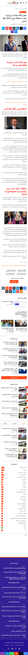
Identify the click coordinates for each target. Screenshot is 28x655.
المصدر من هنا (23, 261)
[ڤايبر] (12, 31)
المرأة (24, 494)
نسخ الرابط (14, 281)
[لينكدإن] (17, 28)
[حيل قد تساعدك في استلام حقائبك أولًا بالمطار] (23, 390)
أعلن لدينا (7, 645)
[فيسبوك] (24, 28)
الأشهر (23, 423)
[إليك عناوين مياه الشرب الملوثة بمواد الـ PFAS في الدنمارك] (23, 357)
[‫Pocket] (6, 28)
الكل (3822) (14, 377)
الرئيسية (24, 8)
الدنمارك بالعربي (10, 270)
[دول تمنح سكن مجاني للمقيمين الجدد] (23, 403)
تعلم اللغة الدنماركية (21, 503)
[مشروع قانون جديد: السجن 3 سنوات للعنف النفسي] (23, 409)
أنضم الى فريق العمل (19, 645)
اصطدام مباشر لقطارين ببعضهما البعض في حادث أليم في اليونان (10, 362)
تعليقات (5, 423)
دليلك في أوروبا (22, 513)
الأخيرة (14, 423)
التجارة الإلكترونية (22, 523)
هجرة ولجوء (23, 496)
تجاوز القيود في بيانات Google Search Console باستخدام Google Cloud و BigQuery (21, 314)
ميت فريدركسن (21, 274)
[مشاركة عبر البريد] (10, 291)
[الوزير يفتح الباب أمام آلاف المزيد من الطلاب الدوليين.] (21, 323)
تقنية (25, 527)
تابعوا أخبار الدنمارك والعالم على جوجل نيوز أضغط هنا (14, 265)
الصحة (24, 487)
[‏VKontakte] (3, 288)
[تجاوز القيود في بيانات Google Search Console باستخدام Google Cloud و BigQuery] (21, 305)
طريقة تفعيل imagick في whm (7, 301)
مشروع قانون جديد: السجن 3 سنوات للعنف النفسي (11, 449)
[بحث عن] (23, 3)
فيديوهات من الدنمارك (21, 520)
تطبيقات (24, 482)
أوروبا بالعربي (23, 499)
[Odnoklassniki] (21, 291)
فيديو (25, 525)
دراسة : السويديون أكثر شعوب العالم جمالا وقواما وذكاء (10, 455)
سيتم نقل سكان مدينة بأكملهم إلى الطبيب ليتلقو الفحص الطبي (10, 342)
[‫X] (21, 28)
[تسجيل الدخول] (21, 3)
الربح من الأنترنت (22, 508)
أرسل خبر (12, 645)
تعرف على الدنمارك (21, 477)
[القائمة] (26, 3)
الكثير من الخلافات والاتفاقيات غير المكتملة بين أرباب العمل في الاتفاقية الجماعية (9, 370)
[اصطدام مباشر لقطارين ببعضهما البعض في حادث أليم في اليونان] (23, 364)
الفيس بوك (23, 484)
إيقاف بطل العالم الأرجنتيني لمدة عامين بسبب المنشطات (7, 329)
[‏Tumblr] (14, 28)
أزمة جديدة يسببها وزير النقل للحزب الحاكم (17, 81)
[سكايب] (3, 28)
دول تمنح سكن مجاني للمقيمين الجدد (9, 401)
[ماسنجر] (15, 31)
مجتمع (24, 501)
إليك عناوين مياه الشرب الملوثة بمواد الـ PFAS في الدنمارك (9, 356)
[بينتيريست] (10, 28)
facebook (23, 506)
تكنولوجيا (24, 479)
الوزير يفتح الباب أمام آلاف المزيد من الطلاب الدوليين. (21, 328)
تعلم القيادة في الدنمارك (20, 515)
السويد (24, 470)
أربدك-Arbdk (18, 8)
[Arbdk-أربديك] (13, 2)
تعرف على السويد (22, 472)
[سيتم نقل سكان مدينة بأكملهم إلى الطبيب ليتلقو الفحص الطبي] (23, 344)
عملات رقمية (23, 511)
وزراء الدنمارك (10, 274)
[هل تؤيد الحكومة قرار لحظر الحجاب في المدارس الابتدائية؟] (23, 351)
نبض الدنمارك (23, 489)
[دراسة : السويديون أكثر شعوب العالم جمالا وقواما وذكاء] (23, 415)
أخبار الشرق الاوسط (21, 491)
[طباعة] (6, 291)
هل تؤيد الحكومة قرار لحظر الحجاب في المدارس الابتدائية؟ (9, 349)
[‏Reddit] (6, 288)
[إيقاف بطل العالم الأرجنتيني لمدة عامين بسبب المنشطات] (7, 323)
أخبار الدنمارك (21, 270)
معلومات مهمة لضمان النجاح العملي (18, 518)
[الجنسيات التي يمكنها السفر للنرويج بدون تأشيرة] (23, 396)
